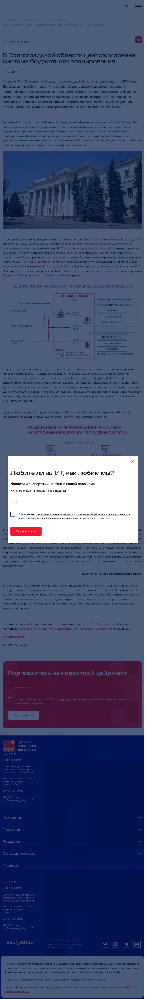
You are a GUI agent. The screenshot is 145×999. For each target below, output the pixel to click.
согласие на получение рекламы (54, 514)
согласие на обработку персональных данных (102, 514)
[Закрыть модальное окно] (132, 461)
